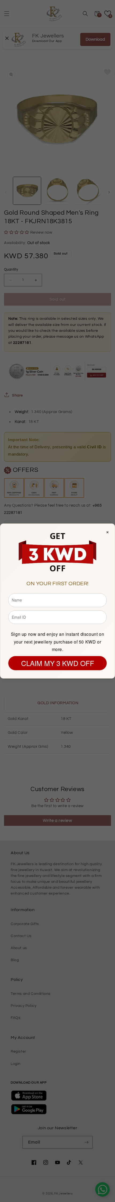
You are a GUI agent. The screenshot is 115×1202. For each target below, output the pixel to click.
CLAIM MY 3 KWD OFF (57, 663)
